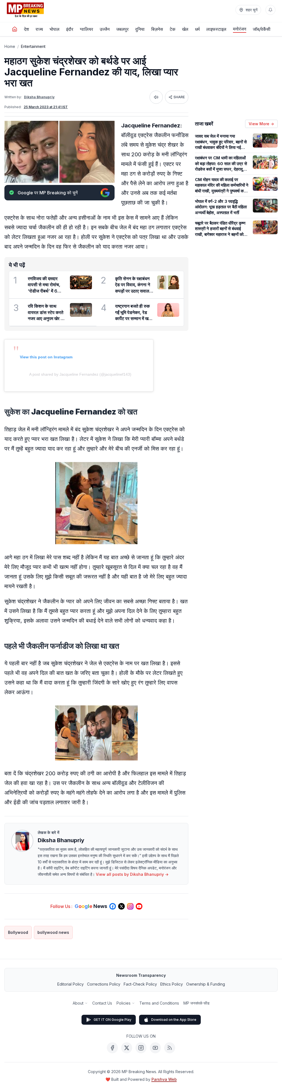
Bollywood (18, 932)
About (78, 1003)
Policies (123, 1003)
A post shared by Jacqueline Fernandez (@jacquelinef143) (80, 374)
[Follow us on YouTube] (139, 906)
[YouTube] (155, 1047)
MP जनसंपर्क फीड (196, 1003)
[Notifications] (270, 10)
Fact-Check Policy (140, 984)
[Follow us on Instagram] (130, 906)
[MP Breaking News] (25, 10)
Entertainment (33, 46)
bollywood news (53, 932)
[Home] (14, 29)
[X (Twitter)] (126, 1047)
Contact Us (102, 1003)
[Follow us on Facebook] (112, 906)
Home (9, 46)
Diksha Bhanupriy (39, 97)
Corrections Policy (103, 984)
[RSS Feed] (169, 1047)
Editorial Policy (70, 984)
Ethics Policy (171, 984)
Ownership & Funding (205, 984)
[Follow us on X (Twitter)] (121, 906)
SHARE (179, 97)
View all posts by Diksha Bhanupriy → (132, 874)
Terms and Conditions (159, 1003)
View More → (261, 123)
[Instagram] (141, 1047)
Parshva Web (164, 1079)
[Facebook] (112, 1047)
